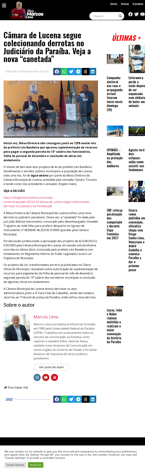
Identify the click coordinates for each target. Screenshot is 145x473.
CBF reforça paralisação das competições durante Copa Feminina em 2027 (115, 224)
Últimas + (126, 38)
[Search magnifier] (120, 15)
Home (125, 4)
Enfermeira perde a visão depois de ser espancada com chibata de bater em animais (137, 91)
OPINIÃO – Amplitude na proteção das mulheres (115, 157)
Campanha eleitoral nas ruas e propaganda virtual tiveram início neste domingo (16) (115, 93)
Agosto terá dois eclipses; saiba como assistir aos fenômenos (136, 159)
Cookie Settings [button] (15, 464)
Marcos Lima (46, 317)
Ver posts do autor (51, 367)
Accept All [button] (35, 464)
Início (113, 4)
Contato (137, 4)
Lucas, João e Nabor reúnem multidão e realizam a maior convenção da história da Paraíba (114, 325)
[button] (56, 71)
